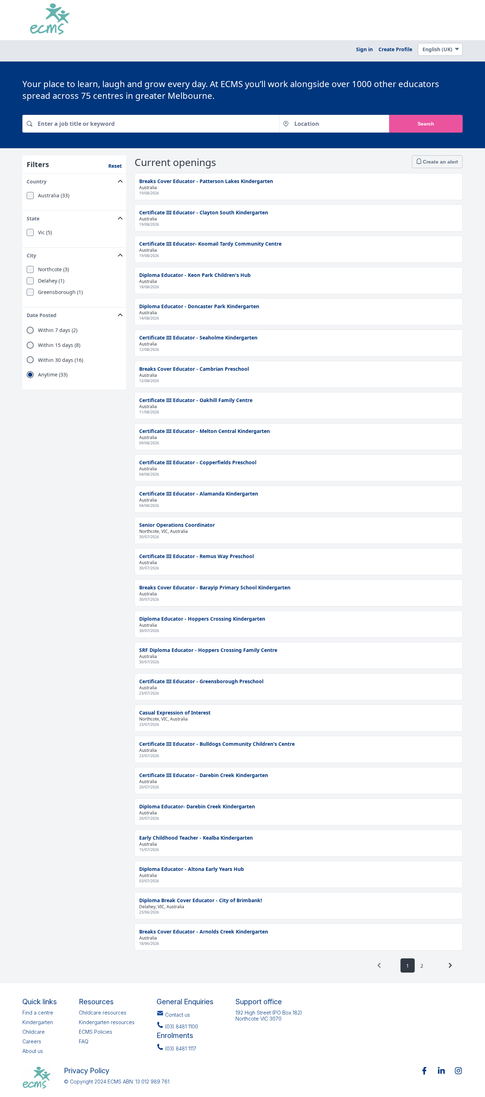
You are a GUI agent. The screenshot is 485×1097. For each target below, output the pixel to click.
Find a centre (37, 1013)
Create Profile (395, 49)
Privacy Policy (86, 1070)
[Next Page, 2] (450, 965)
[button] (74, 180)
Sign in (364, 49)
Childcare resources (102, 1013)
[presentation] (379, 965)
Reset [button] (115, 165)
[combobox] (150, 124)
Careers (31, 1041)
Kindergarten (37, 1022)
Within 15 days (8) (59, 345)
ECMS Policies (95, 1032)
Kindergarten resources (107, 1022)
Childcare (33, 1032)
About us (32, 1051)
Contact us (177, 1015)
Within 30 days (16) (60, 360)
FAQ (83, 1041)
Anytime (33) (52, 374)
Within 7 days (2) (57, 330)
